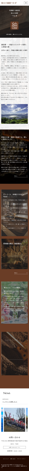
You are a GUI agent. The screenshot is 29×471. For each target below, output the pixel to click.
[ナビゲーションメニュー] (26, 3)
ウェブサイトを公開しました (9, 402)
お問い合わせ (12, 458)
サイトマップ (5, 458)
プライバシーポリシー (21, 458)
